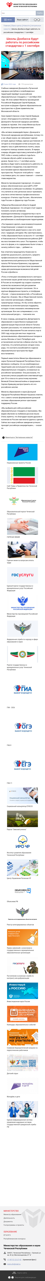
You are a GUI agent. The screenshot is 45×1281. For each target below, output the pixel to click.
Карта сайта (22, 1273)
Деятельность (9, 1218)
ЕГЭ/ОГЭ (7, 1235)
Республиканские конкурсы (15, 1239)
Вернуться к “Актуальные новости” (19, 437)
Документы (8, 1222)
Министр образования (12, 1215)
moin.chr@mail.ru (13, 1264)
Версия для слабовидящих (25, 1277)
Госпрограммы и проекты (14, 1225)
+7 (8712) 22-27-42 (14, 1260)
